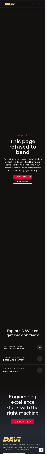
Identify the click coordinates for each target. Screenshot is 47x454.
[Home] (10, 4)
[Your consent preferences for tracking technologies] (41, 450)
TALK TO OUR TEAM (22, 422)
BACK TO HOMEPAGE (23, 177)
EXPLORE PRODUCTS (22, 182)
